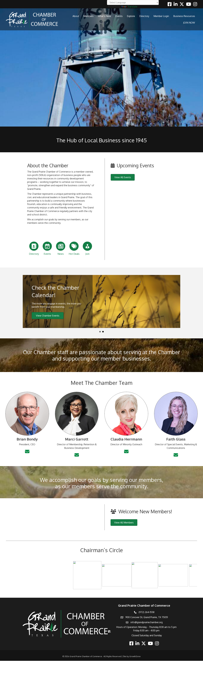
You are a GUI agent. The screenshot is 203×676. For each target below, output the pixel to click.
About (76, 16)
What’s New (104, 16)
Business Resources (184, 16)
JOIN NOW (189, 22)
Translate (132, 6)
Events (119, 16)
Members (88, 16)
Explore (131, 16)
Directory (144, 16)
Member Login (161, 16)
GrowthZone (135, 655)
